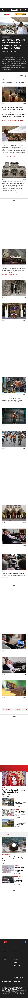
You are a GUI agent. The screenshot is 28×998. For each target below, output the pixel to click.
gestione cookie (6, 975)
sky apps (16, 954)
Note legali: (4, 971)
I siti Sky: (3, 947)
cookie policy (17, 975)
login (24, 9)
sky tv (15, 951)
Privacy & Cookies (10, 988)
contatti (12, 990)
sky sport (4, 951)
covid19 (17, 709)
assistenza (8, 990)
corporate (17, 981)
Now (15, 957)
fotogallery (7, 709)
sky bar (16, 959)
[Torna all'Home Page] (6, 14)
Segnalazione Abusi (16, 995)
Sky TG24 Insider (21, 14)
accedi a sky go (20, 942)
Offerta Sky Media (6, 981)
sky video (4, 957)
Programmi (17, 965)
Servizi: (15, 947)
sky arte (4, 959)
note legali (5, 978)
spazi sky (16, 962)
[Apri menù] (2, 14)
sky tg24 (4, 954)
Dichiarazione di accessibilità (18, 978)
